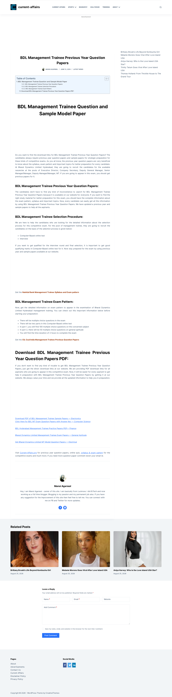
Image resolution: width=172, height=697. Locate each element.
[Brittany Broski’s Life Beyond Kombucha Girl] (35, 549)
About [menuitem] (115, 7)
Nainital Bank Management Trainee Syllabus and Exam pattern (50, 292)
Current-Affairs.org (28, 453)
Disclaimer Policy (18, 676)
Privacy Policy (17, 679)
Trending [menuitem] (106, 7)
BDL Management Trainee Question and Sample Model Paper (42, 82)
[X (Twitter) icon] (65, 507)
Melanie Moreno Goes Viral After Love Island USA (84, 570)
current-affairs (29, 7)
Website (107, 599)
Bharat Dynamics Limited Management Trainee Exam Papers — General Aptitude (51, 435)
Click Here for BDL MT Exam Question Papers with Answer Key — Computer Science (52, 421)
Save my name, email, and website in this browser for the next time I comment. (74, 629)
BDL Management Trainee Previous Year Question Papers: (44, 84)
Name (47, 599)
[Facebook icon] (60, 507)
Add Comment (50, 607)
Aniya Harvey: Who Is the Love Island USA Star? (135, 570)
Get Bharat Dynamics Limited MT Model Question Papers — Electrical (46, 442)
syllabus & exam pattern (92, 453)
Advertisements (17, 667)
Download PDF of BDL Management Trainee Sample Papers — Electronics (48, 418)
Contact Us (16, 670)
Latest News (78, 69)
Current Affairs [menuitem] (58, 7)
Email (77, 599)
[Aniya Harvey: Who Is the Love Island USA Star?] (137, 549)
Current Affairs (17, 673)
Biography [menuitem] (83, 7)
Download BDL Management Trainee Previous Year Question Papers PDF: (47, 91)
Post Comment (50, 635)
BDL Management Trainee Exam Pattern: (39, 89)
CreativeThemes (52, 693)
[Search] (160, 7)
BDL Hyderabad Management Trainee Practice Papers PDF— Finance (45, 428)
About (13, 664)
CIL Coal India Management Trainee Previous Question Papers (50, 340)
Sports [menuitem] (71, 7)
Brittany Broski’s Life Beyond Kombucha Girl (140, 52)
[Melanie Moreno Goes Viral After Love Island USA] (86, 549)
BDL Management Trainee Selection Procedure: (40, 86)
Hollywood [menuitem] (95, 7)
